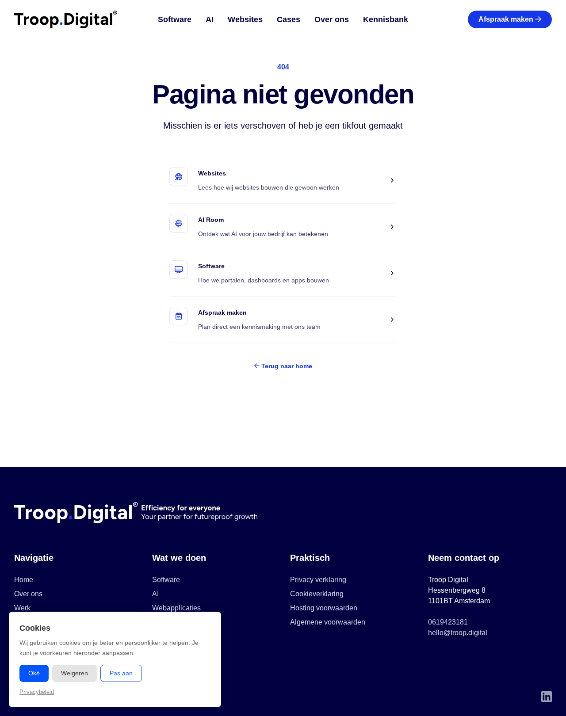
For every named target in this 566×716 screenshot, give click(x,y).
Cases (288, 19)
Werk (22, 608)
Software (174, 19)
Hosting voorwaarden (323, 608)
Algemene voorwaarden (327, 622)
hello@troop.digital (457, 632)
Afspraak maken (505, 19)
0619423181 (448, 622)
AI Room (211, 219)
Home (23, 579)
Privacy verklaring (318, 579)
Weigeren (74, 673)
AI (210, 19)
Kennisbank (385, 19)
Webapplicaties (176, 608)
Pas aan (121, 673)
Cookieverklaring (317, 594)
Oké (34, 673)
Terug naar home (286, 365)
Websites (245, 19)
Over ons (331, 19)
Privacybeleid (36, 692)
